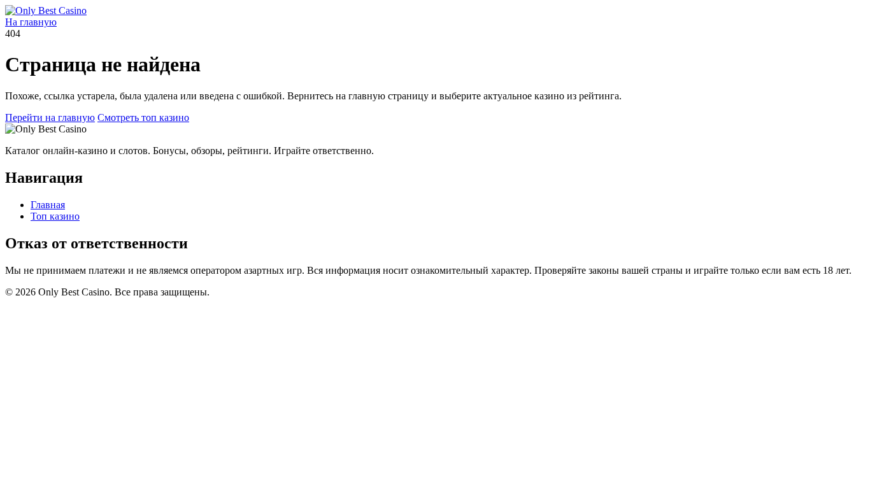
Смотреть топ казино (143, 117)
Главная (48, 204)
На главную (31, 22)
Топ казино (55, 216)
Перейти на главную (50, 117)
